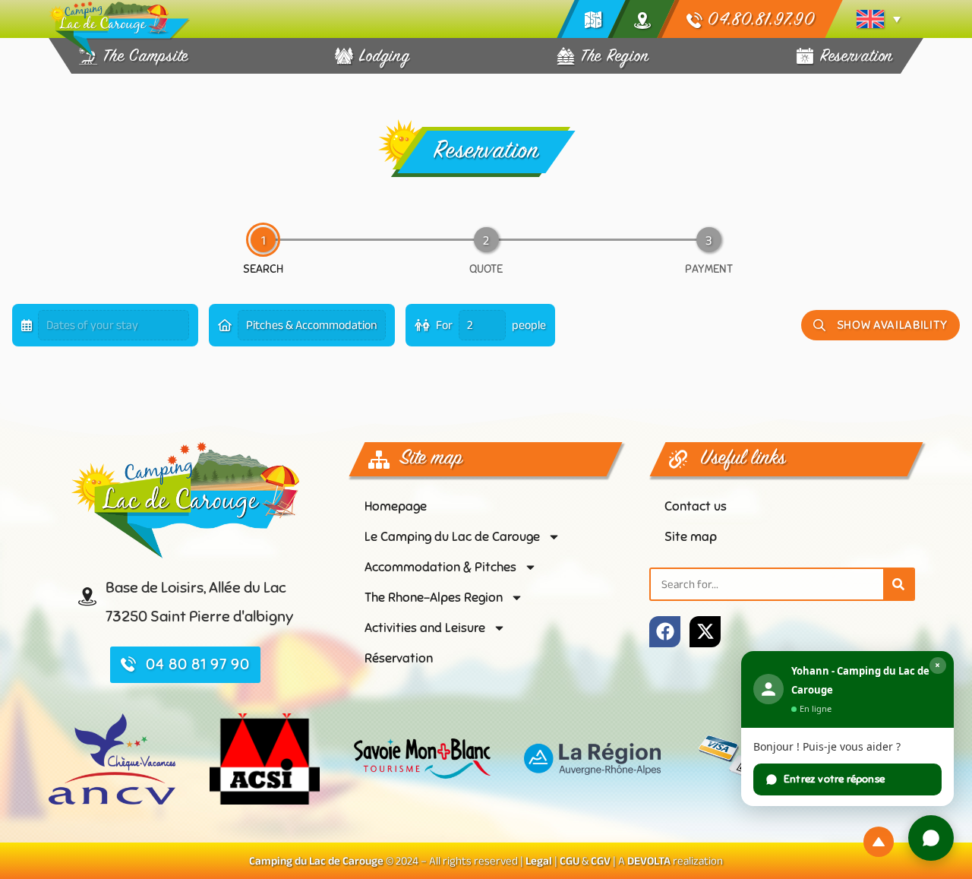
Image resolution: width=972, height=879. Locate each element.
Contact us (695, 506)
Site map (690, 537)
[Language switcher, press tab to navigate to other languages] (878, 19)
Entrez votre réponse (834, 779)
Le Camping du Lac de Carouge (452, 537)
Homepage (395, 506)
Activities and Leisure (424, 628)
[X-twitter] (705, 631)
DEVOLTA (649, 860)
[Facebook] (664, 631)
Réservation (398, 658)
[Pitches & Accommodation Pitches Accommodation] (302, 325)
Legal (538, 860)
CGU (569, 860)
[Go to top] (878, 842)
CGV (601, 860)
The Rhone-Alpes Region (433, 597)
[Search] (898, 584)
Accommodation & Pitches (440, 567)
